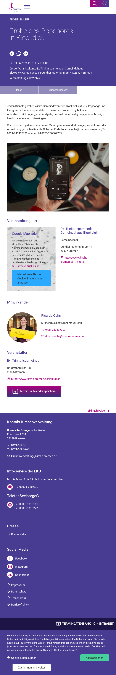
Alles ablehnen (94, 657)
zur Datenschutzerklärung (25, 266)
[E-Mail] (25, 53)
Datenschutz (18, 591)
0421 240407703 (55, 329)
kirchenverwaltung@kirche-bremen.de (34, 456)
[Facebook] (12, 53)
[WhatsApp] (18, 53)
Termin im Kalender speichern (38, 391)
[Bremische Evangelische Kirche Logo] (15, 7)
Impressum (18, 585)
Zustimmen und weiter (31, 667)
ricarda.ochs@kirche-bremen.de (64, 336)
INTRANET (106, 623)
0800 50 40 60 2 (28, 486)
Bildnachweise (96, 410)
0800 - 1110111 (28, 504)
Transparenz (18, 598)
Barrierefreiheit (20, 604)
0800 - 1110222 (28, 508)
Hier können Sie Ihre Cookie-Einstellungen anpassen (30, 278)
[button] (27, 7)
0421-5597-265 (20, 449)
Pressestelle (18, 534)
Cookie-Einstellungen (23, 657)
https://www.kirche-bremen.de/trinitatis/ (35, 378)
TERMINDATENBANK (76, 623)
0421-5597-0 (18, 445)
